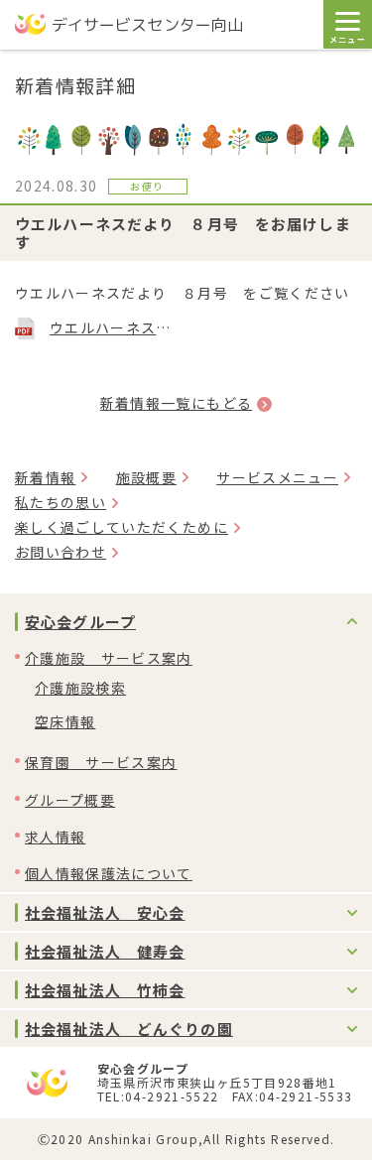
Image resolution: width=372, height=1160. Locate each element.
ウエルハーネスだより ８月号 (113, 327)
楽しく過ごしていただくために (121, 527)
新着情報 (45, 477)
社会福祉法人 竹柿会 (105, 989)
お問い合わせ (60, 552)
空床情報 (65, 721)
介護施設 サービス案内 (108, 658)
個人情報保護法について (108, 873)
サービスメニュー (277, 477)
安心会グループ (80, 621)
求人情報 (55, 836)
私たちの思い (60, 502)
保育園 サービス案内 (101, 762)
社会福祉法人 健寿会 (105, 951)
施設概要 (146, 477)
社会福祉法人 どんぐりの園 (129, 1028)
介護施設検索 (80, 688)
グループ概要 (70, 800)
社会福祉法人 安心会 (105, 912)
